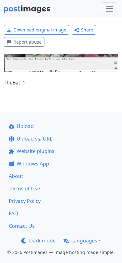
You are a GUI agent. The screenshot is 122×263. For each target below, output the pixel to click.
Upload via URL (34, 138)
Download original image (39, 30)
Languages (84, 240)
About (16, 176)
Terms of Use (24, 188)
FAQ (13, 213)
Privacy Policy (25, 201)
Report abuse (27, 42)
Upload (25, 126)
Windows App (33, 163)
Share (87, 30)
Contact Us (22, 225)
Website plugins (35, 151)
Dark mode (42, 240)
